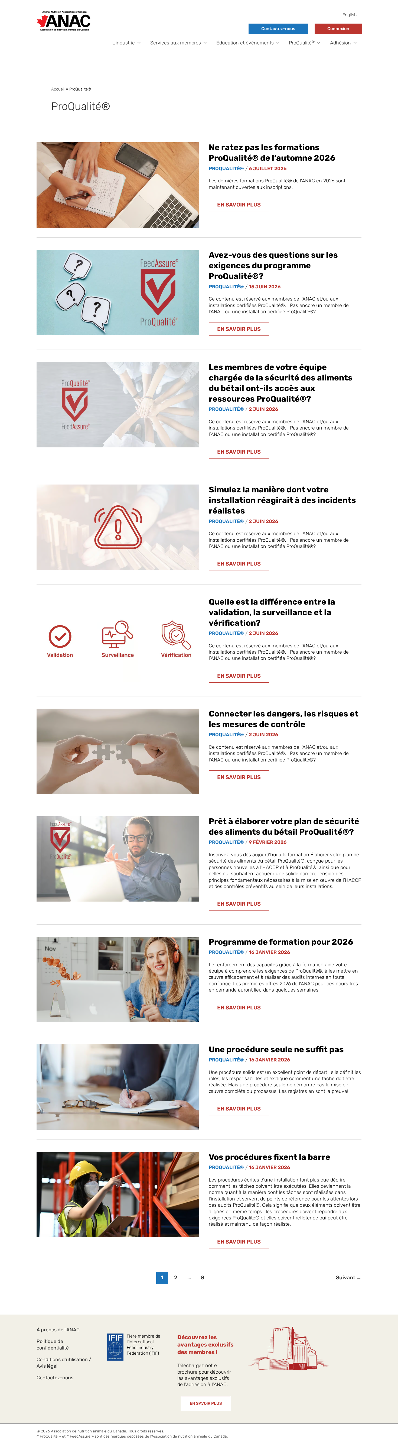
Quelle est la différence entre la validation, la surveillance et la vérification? (272, 612)
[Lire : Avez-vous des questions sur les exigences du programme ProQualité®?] (118, 292)
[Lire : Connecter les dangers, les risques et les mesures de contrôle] (118, 751)
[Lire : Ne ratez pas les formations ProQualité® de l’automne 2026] (118, 185)
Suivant (348, 1277)
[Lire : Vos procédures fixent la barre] (118, 1194)
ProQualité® (226, 169)
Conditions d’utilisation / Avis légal (64, 1363)
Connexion (338, 28)
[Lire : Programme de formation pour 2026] (118, 979)
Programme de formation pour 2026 (281, 942)
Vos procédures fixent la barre (269, 1157)
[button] (138, 42)
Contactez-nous (278, 28)
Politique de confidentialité (53, 1344)
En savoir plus (239, 206)
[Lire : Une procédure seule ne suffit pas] (118, 1087)
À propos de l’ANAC (58, 1330)
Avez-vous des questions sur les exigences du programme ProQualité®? (273, 265)
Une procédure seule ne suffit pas (276, 1049)
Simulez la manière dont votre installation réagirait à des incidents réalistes (282, 500)
